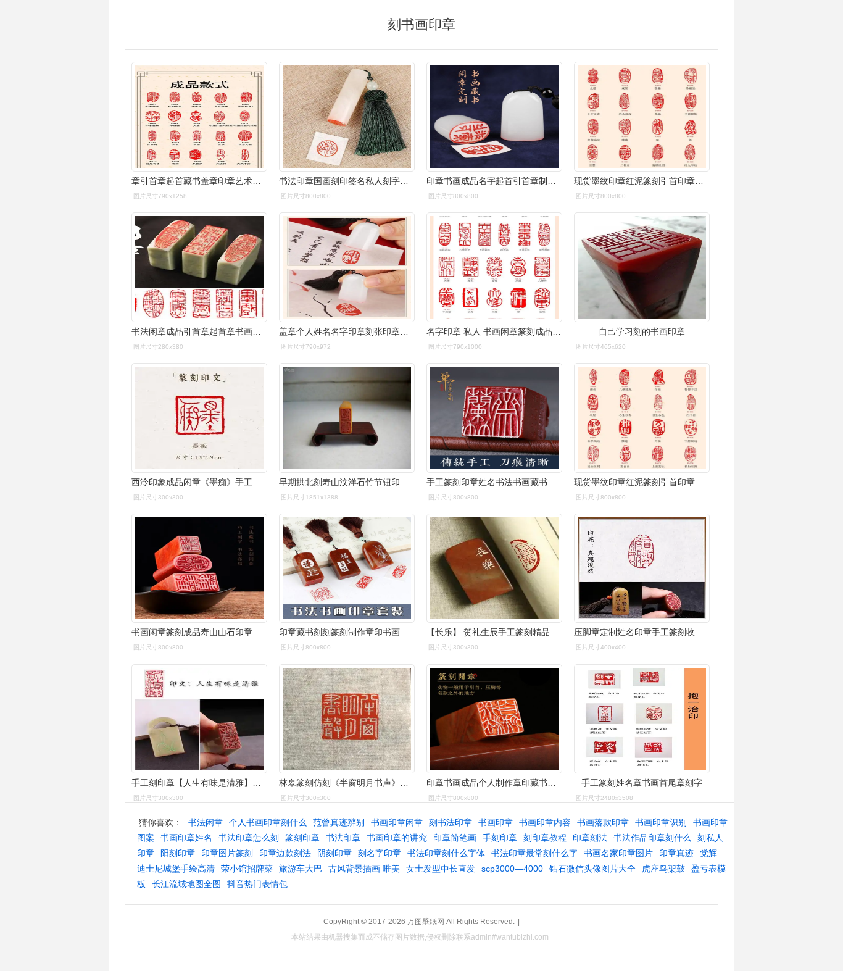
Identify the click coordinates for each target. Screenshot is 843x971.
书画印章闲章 (397, 822)
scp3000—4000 (512, 868)
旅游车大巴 (300, 868)
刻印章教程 (545, 838)
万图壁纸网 (425, 921)
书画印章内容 (545, 822)
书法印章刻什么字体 (446, 853)
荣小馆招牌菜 (247, 868)
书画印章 (495, 822)
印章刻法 (590, 838)
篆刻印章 (302, 838)
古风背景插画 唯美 (364, 868)
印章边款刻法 (285, 853)
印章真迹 (676, 853)
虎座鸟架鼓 (663, 868)
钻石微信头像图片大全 (592, 868)
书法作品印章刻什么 (652, 838)
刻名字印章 (379, 853)
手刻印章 (500, 838)
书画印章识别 (661, 822)
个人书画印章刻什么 (268, 822)
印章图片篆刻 (227, 853)
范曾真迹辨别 (339, 822)
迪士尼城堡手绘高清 (176, 868)
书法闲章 (205, 822)
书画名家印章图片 (618, 853)
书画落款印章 (603, 822)
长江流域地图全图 (186, 884)
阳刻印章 (177, 853)
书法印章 (343, 838)
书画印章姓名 (186, 838)
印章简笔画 (454, 838)
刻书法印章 (450, 822)
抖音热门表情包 (257, 884)
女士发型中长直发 (440, 868)
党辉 (708, 853)
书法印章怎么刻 (248, 838)
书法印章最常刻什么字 (534, 853)
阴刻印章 (334, 853)
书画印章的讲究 (397, 838)
